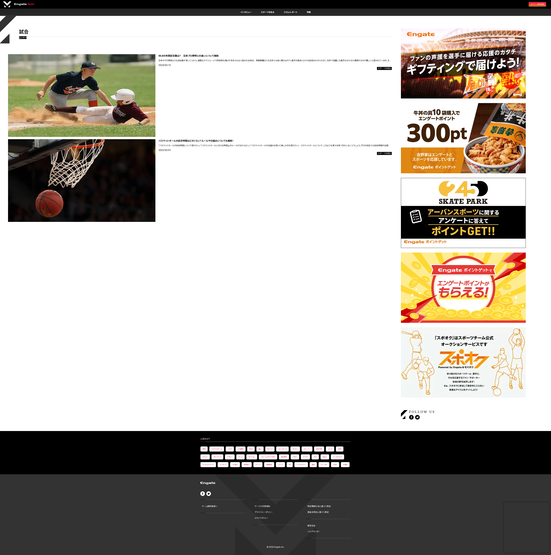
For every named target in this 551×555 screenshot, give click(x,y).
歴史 (313, 464)
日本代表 (319, 449)
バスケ (230, 449)
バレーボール (282, 449)
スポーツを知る (267, 12)
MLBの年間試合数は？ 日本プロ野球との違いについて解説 (189, 55)
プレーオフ (324, 464)
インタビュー (246, 12)
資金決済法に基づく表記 (318, 512)
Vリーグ (258, 464)
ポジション (252, 457)
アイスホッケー (301, 464)
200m (335, 464)
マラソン (205, 457)
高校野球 (284, 457)
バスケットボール (217, 449)
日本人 (325, 457)
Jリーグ (280, 464)
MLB (251, 449)
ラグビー (229, 457)
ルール (330, 449)
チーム (240, 457)
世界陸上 (247, 464)
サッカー (295, 449)
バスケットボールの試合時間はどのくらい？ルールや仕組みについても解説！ (196, 140)
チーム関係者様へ (209, 506)
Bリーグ (269, 449)
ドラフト (305, 457)
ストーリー (307, 449)
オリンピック (217, 457)
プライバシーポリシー (264, 512)
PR (290, 464)
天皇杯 (345, 464)
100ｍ (295, 457)
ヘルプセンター (313, 531)
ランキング (223, 464)
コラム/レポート (290, 12)
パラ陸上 (235, 464)
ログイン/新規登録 (537, 4)
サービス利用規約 (262, 506)
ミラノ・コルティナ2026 (268, 457)
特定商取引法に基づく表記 (319, 506)
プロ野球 (240, 449)
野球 (204, 449)
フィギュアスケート (208, 464)
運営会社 (311, 525)
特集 (309, 12)
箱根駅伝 (269, 464)
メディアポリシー (262, 518)
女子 (315, 457)
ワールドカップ (337, 457)
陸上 (260, 449)
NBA (339, 449)
